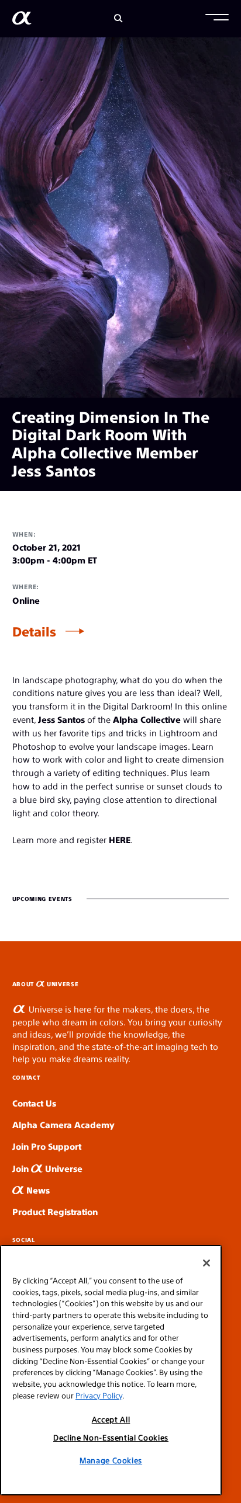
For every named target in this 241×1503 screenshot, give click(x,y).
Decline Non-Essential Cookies (110, 1437)
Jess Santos (61, 719)
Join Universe (47, 1168)
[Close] (206, 1263)
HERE (119, 839)
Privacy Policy (98, 1395)
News (37, 1189)
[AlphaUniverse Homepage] (22, 20)
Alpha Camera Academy (63, 1124)
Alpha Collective (147, 719)
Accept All (111, 1419)
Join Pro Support (46, 1145)
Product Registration (55, 1211)
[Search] (118, 18)
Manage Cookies (111, 1460)
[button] (217, 18)
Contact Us (34, 1102)
